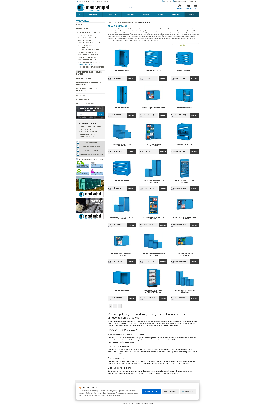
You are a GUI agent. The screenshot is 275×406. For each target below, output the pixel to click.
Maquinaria (80, 95)
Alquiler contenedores (85, 103)
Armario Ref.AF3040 (121, 290)
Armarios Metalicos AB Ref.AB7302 (122, 145)
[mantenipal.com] (92, 7)
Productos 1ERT (82, 28)
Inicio (111, 22)
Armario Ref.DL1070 (121, 181)
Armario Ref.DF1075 (184, 144)
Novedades (112, 15)
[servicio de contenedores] (90, 186)
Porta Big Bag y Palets (87, 57)
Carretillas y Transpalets (88, 50)
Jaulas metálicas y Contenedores (90, 33)
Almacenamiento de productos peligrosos (88, 83)
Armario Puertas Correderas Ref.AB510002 (121, 254)
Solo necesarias (170, 391)
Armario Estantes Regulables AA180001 (153, 218)
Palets (79, 24)
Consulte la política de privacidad (85, 117)
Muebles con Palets (84, 99)
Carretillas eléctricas (87, 38)
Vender (191, 15)
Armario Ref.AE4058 (121, 107)
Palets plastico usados (89, 131)
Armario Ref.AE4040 (121, 71)
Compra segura (92, 143)
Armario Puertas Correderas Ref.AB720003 (184, 218)
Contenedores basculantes (89, 62)
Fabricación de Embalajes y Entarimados (87, 90)
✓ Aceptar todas (151, 391)
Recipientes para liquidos (88, 52)
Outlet (160, 15)
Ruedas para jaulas (85, 35)
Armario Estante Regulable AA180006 (185, 181)
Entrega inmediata (92, 151)
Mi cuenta (188, 9)
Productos (93, 15)
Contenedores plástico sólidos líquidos (89, 73)
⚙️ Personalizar (187, 391)
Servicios (130, 15)
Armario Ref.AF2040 (184, 107)
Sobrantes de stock (87, 136)
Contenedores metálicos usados (91, 67)
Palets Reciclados (86, 129)
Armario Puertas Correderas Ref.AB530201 (153, 254)
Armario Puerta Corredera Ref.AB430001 (153, 181)
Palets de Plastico (93, 127)
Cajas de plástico (83, 78)
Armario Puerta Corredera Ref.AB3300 (184, 291)
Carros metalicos (85, 45)
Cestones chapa (84, 48)
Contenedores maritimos (88, 60)
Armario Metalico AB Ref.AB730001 (153, 145)
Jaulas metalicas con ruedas (89, 43)
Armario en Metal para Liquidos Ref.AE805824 (153, 291)
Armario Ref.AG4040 (153, 71)
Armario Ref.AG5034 (184, 71)
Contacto (179, 9)
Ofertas (146, 15)
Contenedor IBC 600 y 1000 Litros (90, 55)
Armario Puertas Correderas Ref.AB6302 (121, 218)
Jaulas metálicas (84, 40)
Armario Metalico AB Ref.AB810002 (184, 254)
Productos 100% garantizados (91, 155)
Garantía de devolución (92, 147)
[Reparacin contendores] (90, 208)
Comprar (131, 78)
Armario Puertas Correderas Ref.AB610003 (153, 108)
